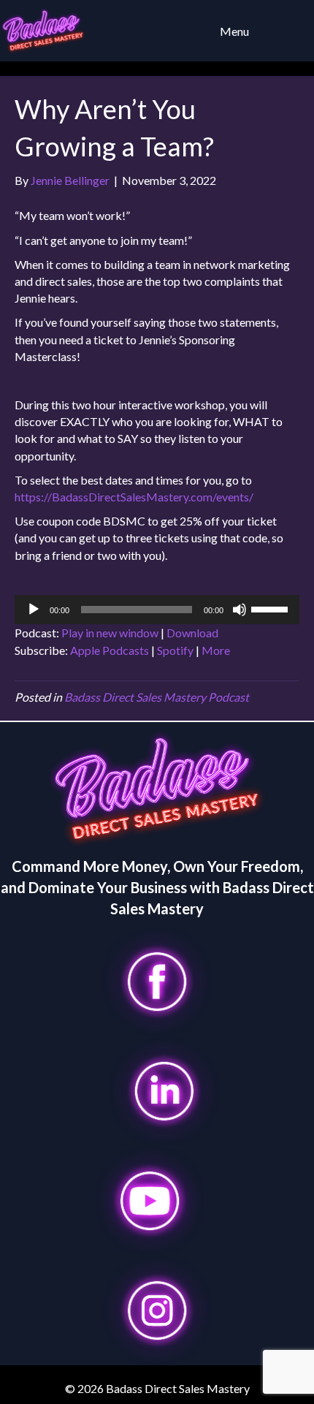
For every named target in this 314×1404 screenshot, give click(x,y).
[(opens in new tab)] (157, 980)
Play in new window (109, 633)
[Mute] (239, 609)
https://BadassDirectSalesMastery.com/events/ (134, 497)
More (216, 650)
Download (192, 633)
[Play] (33, 609)
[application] (157, 609)
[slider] (271, 608)
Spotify (175, 650)
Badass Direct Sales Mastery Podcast (156, 697)
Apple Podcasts (109, 650)
